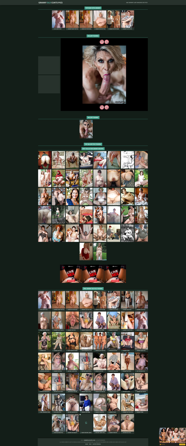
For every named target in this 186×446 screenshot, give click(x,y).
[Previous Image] (102, 42)
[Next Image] (106, 42)
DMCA (90, 444)
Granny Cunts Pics (51, 2)
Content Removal (96, 444)
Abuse (86, 444)
